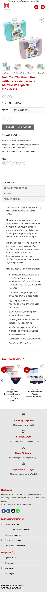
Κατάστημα (6, 73)
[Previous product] (9, 97)
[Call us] (18, 511)
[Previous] (6, 38)
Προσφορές (9, 573)
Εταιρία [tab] (7, 194)
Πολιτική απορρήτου (13, 535)
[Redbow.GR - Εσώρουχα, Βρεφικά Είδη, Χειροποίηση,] (10, 7)
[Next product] (4, 97)
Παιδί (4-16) (17, 147)
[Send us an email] (13, 511)
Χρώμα (5, 110)
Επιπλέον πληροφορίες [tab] (15, 188)
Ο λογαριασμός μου (13, 540)
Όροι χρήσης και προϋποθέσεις (17, 529)
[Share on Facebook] (9, 163)
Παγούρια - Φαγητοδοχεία (21, 145)
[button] (36, 7)
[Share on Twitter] (14, 163)
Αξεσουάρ (31, 73)
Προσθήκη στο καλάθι (18, 127)
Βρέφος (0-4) (19, 73)
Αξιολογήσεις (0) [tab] (12, 199)
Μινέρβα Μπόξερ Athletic (35, 393)
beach (22, 152)
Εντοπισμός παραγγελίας (15, 545)
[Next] (41, 38)
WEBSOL (18, 588)
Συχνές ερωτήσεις (12, 524)
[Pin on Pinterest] (23, 163)
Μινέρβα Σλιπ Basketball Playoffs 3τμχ (12, 394)
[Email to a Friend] (18, 163)
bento (28, 152)
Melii (4, 159)
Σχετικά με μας (10, 558)
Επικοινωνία (9, 563)
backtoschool (14, 152)
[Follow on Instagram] (8, 511)
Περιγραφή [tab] (9, 183)
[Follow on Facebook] (3, 511)
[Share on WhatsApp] (4, 163)
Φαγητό (41, 73)
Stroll (33, 152)
